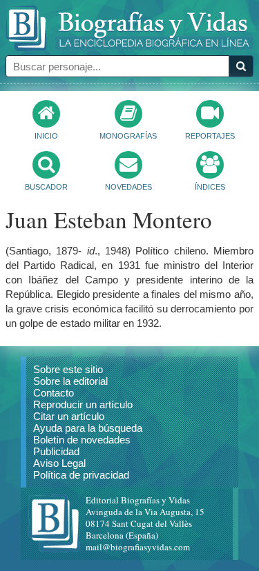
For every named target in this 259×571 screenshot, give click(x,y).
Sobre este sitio (68, 369)
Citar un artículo (68, 416)
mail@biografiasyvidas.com (138, 547)
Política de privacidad (81, 475)
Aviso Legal (59, 463)
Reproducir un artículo (83, 404)
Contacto (53, 393)
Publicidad (56, 451)
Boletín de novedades (82, 439)
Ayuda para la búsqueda (87, 428)
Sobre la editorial (70, 381)
